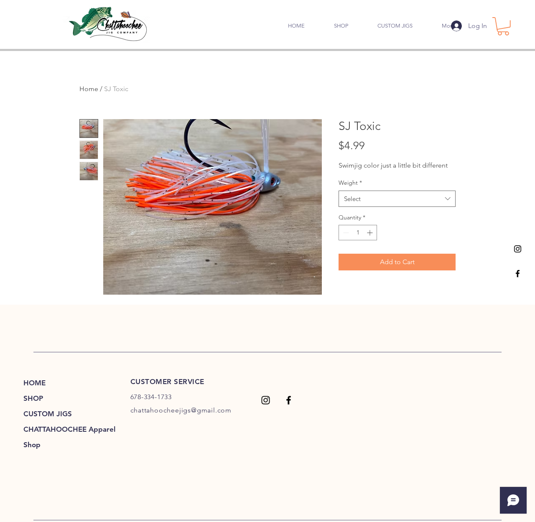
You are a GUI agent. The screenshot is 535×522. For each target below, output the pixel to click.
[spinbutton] (357, 232)
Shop (32, 445)
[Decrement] (345, 232)
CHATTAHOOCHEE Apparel (59, 429)
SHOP (33, 398)
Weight (350, 182)
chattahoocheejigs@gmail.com (181, 410)
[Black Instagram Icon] (517, 249)
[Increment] (370, 232)
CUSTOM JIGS (47, 414)
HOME (34, 383)
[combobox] (397, 199)
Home (88, 89)
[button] (503, 26)
